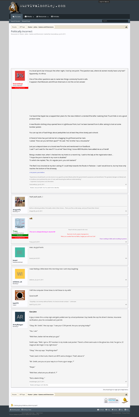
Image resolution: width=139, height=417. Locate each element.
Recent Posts (26, 21)
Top (121, 410)
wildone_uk (17, 282)
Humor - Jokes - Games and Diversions (31, 34)
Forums (18, 16)
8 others (52, 187)
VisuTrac (45, 187)
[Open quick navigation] (126, 27)
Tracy (31, 242)
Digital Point (39, 413)
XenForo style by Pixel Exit (48, 414)
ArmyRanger (18, 325)
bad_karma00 (38, 187)
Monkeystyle (16, 410)
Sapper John (40, 385)
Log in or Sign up (104, 1)
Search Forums (15, 21)
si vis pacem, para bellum (36, 172)
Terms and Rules (116, 413)
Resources (42, 16)
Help (108, 410)
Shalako (32, 187)
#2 (126, 211)
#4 (126, 258)
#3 (126, 242)
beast (15, 260)
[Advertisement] (69, 50)
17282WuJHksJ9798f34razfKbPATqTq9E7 (25, 405)
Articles (56, 16)
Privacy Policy (126, 413)
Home (115, 410)
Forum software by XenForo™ (24, 414)
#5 (126, 280)
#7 (126, 381)
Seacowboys (55, 34)
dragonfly (17, 210)
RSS (127, 410)
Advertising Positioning (28, 413)
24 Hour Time (27, 410)
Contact (101, 410)
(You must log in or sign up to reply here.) (115, 390)
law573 (16, 303)
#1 (126, 184)
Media (29, 16)
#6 (126, 304)
